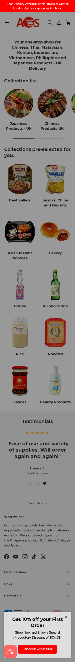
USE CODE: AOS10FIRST (37, 649)
